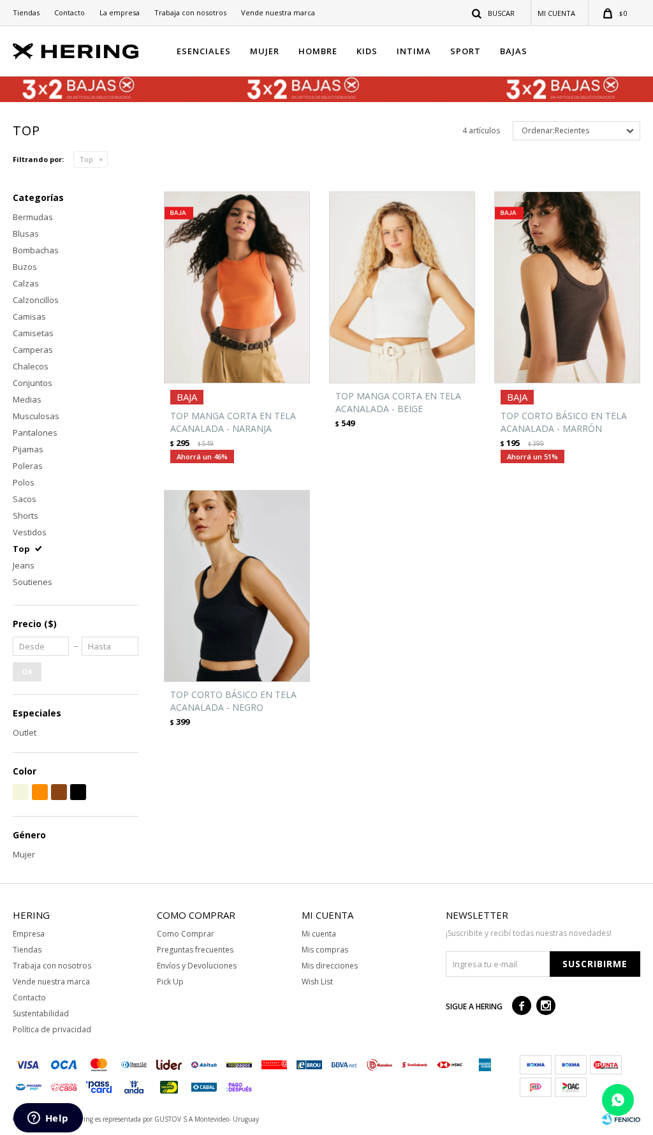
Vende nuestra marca (278, 12)
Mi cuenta (319, 933)
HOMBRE (317, 51)
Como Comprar (185, 933)
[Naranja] (40, 792)
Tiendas (26, 12)
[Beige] (21, 792)
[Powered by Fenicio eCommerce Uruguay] (621, 1119)
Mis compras (325, 949)
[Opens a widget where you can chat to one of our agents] (48, 1119)
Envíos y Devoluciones (197, 965)
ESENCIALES (204, 51)
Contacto (69, 12)
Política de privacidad (52, 1029)
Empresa (29, 933)
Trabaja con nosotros (190, 12)
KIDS (367, 51)
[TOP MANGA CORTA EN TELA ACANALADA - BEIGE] (402, 287)
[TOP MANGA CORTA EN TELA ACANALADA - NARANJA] (237, 287)
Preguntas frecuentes (195, 949)
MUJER (264, 51)
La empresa (119, 12)
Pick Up (170, 981)
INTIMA (414, 51)
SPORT (465, 51)
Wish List (317, 981)
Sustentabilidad (41, 1013)
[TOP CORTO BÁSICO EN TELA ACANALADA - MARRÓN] (567, 287)
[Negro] (78, 792)
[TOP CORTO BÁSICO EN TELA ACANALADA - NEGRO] (237, 586)
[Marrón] (59, 792)
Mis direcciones (330, 965)
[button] (493, 13)
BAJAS (513, 51)
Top (86, 159)
